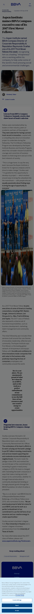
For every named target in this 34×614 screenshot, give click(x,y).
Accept (17, 610)
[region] (17, 596)
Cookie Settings (17, 600)
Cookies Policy (20, 595)
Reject (17, 605)
